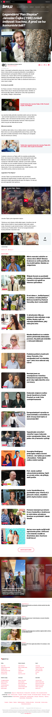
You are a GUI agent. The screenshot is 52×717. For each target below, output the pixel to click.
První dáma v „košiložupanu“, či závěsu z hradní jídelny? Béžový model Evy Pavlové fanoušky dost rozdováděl (38, 299)
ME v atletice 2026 (39, 670)
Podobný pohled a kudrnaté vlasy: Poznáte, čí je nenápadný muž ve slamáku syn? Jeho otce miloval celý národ (38, 358)
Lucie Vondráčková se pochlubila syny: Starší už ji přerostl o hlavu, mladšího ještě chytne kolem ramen (38, 493)
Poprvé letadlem (21, 681)
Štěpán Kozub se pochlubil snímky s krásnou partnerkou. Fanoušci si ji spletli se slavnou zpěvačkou (39, 279)
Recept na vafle (4, 686)
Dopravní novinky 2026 (40, 683)
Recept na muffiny (4, 681)
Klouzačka (29, 694)
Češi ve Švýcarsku (21, 685)
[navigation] (2, 2)
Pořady (32, 7)
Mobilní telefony (16, 696)
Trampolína (20, 694)
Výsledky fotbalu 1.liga (40, 667)
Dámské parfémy (30, 696)
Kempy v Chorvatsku (22, 680)
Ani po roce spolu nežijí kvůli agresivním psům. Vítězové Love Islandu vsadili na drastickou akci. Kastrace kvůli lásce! (38, 533)
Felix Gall (20, 672)
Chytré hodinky (22, 698)
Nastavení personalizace (26, 703)
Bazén (9, 694)
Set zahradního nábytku (36, 694)
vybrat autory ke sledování (12, 65)
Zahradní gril (44, 694)
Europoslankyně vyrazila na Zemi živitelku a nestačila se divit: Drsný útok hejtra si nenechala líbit (38, 415)
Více (47, 7)
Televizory (46, 696)
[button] (26, 45)
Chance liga (38, 665)
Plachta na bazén (14, 694)
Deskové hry (41, 696)
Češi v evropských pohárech (41, 692)
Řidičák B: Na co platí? (40, 685)
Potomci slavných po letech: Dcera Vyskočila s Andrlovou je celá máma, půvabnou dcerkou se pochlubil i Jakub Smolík (38, 514)
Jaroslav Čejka (4, 246)
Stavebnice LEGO (23, 696)
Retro (43, 7)
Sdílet (46, 64)
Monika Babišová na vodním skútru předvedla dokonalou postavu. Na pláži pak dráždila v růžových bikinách (38, 338)
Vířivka (48, 694)
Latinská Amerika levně (22, 686)
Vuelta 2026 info (21, 665)
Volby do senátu (4, 672)
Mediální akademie (21, 702)
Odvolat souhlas (44, 702)
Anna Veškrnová (11, 64)
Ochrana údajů (37, 702)
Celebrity (19, 7)
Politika (26, 7)
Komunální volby (4, 673)
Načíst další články (26, 549)
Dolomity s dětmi (21, 688)
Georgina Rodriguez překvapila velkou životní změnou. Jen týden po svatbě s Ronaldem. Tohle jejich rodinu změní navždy (38, 455)
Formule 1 (37, 672)
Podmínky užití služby (30, 702)
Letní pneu (36, 696)
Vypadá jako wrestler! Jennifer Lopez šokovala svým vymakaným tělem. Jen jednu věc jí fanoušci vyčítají (38, 435)
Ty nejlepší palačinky (5, 680)
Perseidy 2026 (27, 692)
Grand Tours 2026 (21, 673)
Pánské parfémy (29, 698)
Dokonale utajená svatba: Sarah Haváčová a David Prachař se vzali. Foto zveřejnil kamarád (37, 396)
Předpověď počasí (20, 692)
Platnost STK (38, 688)
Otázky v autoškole (39, 686)
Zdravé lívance (3, 683)
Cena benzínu (33, 692)
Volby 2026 (3, 665)
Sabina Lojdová (18, 64)
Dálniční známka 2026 (40, 681)
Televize (37, 7)
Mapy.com (14, 692)
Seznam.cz (48, 1)
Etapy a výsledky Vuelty (22, 667)
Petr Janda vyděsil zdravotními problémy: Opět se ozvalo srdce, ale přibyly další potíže (38, 474)
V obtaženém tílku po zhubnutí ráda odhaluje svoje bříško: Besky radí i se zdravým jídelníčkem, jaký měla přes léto (38, 319)
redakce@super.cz (27, 713)
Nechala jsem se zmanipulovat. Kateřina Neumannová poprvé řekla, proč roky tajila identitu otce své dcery (38, 378)
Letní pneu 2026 (39, 680)
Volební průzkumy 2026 (5, 667)
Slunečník (25, 694)
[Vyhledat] (29, 2)
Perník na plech (4, 688)
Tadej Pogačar (21, 670)
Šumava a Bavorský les (22, 683)
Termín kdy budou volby (5, 670)
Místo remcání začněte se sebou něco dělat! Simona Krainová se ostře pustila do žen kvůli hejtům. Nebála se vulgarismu (38, 261)
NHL (36, 673)
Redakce (15, 702)
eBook (41, 64)
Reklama (10, 702)
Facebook (6, 702)
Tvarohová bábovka (5, 685)
